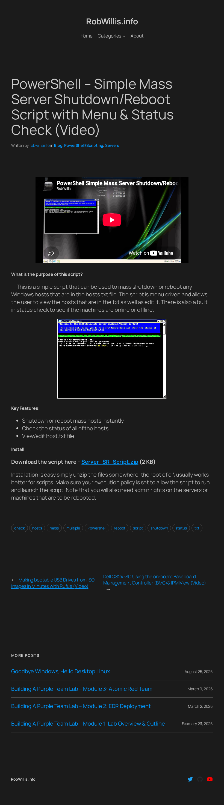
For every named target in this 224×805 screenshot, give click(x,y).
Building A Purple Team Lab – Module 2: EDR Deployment (81, 706)
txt (197, 528)
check (19, 528)
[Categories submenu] (124, 35)
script (138, 528)
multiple (73, 528)
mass (54, 528)
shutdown (159, 528)
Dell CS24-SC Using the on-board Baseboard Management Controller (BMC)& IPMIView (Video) (154, 579)
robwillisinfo (40, 145)
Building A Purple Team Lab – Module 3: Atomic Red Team (81, 689)
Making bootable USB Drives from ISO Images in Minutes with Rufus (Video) (52, 583)
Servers (112, 145)
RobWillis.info (112, 21)
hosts (37, 528)
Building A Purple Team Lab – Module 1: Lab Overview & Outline (88, 724)
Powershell (97, 528)
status (181, 528)
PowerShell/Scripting (83, 145)
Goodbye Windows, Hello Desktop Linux (60, 671)
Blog (58, 145)
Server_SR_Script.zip (109, 461)
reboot (119, 528)
